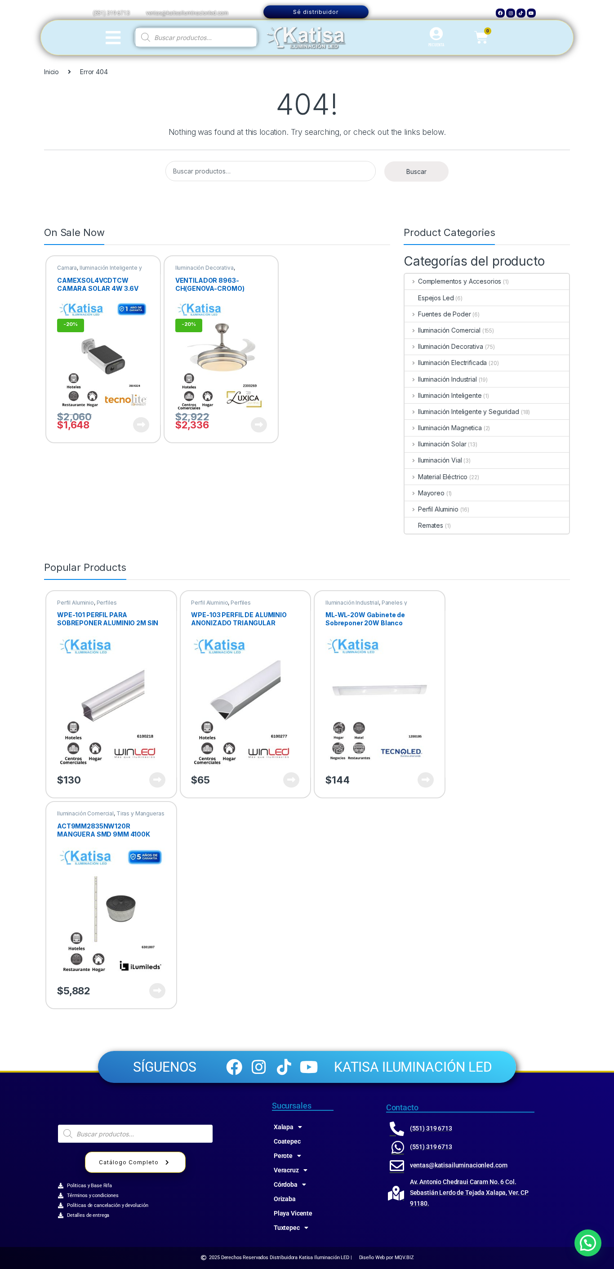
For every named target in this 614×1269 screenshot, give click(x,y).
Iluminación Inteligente (450, 395)
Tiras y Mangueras (140, 813)
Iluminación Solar (442, 444)
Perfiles (107, 602)
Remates (430, 525)
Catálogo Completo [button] (129, 1162)
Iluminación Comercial (449, 330)
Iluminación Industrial (447, 379)
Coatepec (287, 1141)
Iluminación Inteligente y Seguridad (99, 270)
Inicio (51, 72)
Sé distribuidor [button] (315, 12)
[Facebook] (500, 13)
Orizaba (285, 1198)
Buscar (416, 171)
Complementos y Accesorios (459, 281)
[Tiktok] (520, 13)
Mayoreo (431, 493)
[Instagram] (510, 13)
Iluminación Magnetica (450, 428)
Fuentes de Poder (444, 314)
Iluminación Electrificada (452, 362)
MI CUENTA (436, 44)
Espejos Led (436, 298)
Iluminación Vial (440, 460)
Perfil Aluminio (438, 509)
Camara (67, 267)
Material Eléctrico (442, 477)
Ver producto (135, 424)
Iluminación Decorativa (204, 267)
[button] (587, 1242)
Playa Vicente (293, 1213)
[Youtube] (531, 13)
